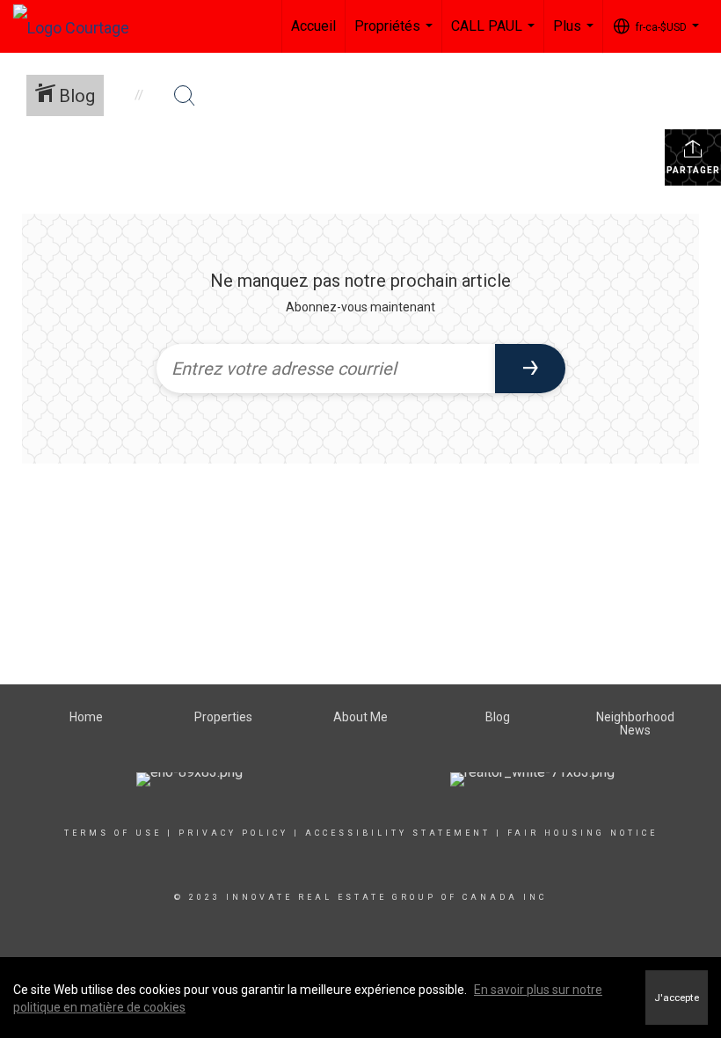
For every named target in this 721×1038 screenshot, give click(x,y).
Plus (575, 35)
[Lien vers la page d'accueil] (80, 24)
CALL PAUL (495, 35)
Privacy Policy (233, 833)
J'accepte (676, 997)
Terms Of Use (113, 833)
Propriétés (395, 35)
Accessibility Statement (398, 833)
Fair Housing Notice (582, 833)
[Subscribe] (530, 368)
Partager (693, 170)
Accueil (313, 26)
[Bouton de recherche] (184, 96)
